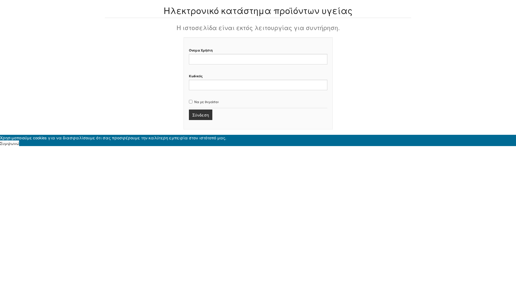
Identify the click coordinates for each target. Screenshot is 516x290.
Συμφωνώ (9, 143)
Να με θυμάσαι (206, 102)
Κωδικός (196, 76)
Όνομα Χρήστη (201, 50)
